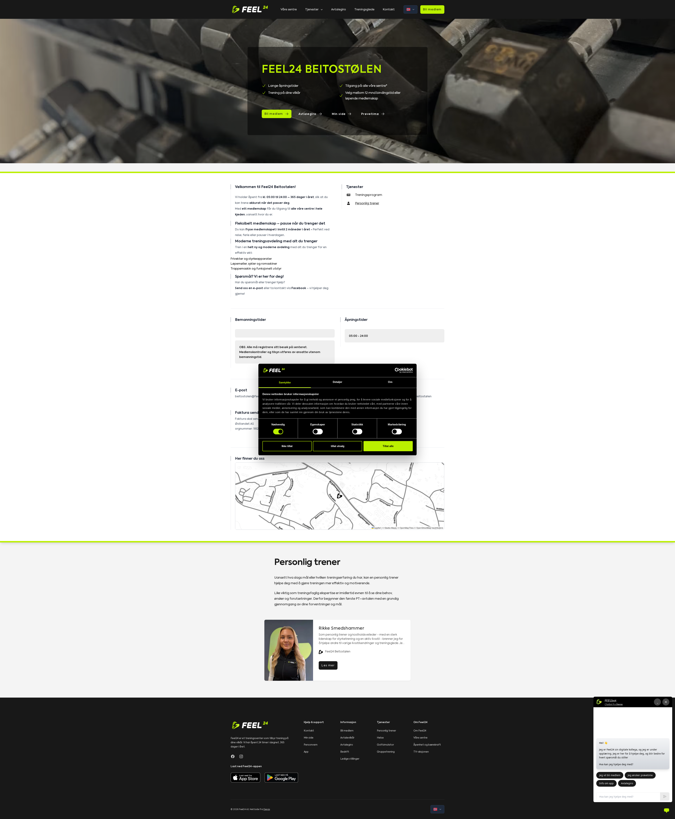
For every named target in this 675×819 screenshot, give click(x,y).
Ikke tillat (287, 446)
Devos (266, 809)
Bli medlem (432, 9)
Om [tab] (390, 381)
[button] (339, 496)
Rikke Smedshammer (341, 628)
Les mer (328, 665)
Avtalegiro (338, 9)
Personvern (310, 744)
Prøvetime (370, 114)
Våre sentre (289, 9)
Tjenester (312, 9)
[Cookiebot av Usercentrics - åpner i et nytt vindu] (397, 370)
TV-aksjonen (421, 751)
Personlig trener (386, 730)
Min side (339, 114)
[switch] (318, 431)
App (306, 751)
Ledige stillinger (349, 758)
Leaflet (377, 527)
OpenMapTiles (407, 527)
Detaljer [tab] (337, 381)
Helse (380, 737)
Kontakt (389, 9)
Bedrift (344, 751)
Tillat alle (388, 446)
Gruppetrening (386, 751)
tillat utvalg (337, 446)
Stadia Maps (390, 527)
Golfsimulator (385, 744)
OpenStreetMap (423, 527)
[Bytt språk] (410, 9)
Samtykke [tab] (285, 382)
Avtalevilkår (347, 737)
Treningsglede (364, 9)
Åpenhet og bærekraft (427, 744)
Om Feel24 (419, 730)
